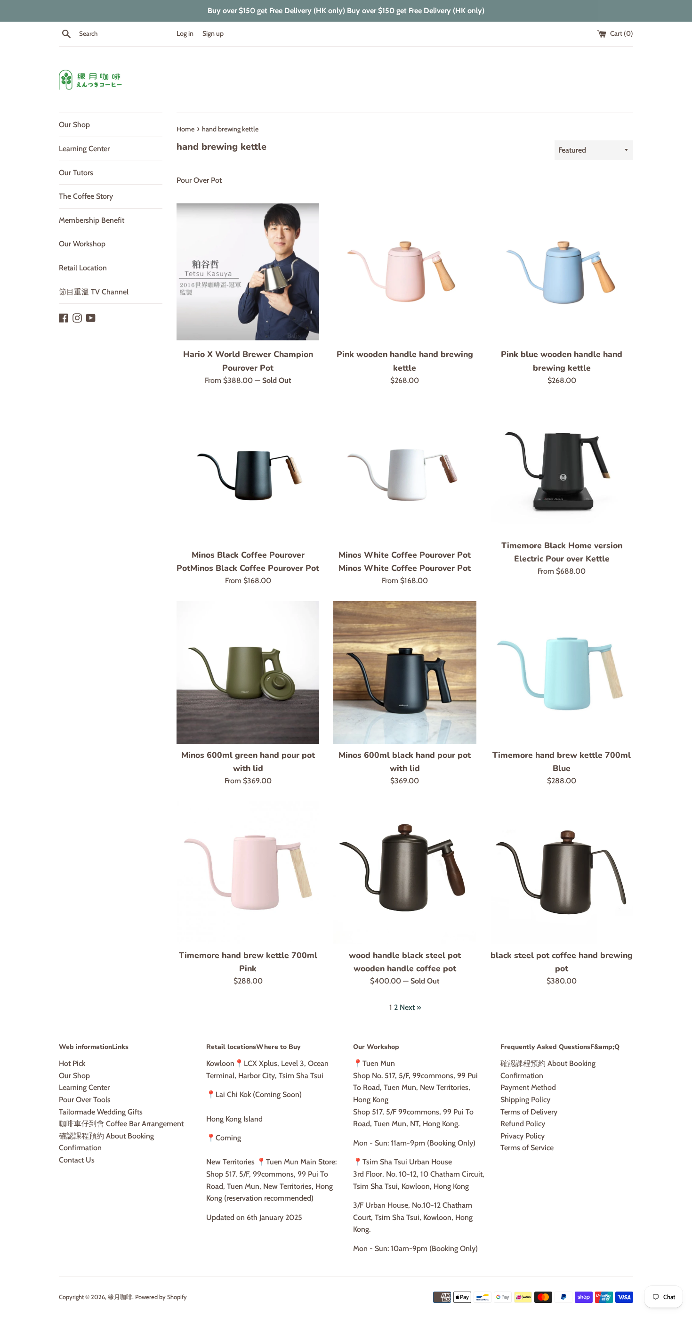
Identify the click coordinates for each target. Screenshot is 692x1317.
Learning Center (84, 148)
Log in (185, 33)
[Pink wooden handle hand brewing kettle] (404, 271)
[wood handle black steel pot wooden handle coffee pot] (404, 872)
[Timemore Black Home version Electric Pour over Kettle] (562, 467)
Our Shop (74, 124)
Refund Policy (522, 1123)
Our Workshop (82, 243)
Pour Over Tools (85, 1099)
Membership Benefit (91, 220)
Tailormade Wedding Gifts (101, 1111)
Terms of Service (527, 1147)
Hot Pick (72, 1063)
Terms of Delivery (528, 1111)
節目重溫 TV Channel (94, 291)
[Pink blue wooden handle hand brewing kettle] (562, 271)
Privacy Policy (522, 1135)
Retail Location (83, 267)
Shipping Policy (525, 1099)
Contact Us (77, 1159)
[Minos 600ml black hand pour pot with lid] (404, 672)
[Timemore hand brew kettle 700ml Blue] (562, 672)
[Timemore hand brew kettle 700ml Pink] (248, 872)
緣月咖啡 (120, 1297)
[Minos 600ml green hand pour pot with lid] (248, 672)
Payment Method (528, 1087)
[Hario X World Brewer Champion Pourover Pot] (248, 271)
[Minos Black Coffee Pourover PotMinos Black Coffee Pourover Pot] (248, 471)
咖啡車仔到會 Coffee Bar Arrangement (121, 1123)
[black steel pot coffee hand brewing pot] (562, 872)
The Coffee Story (86, 196)
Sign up (213, 33)
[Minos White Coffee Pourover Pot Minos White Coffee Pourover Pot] (404, 471)
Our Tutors (76, 172)
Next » (410, 1007)
